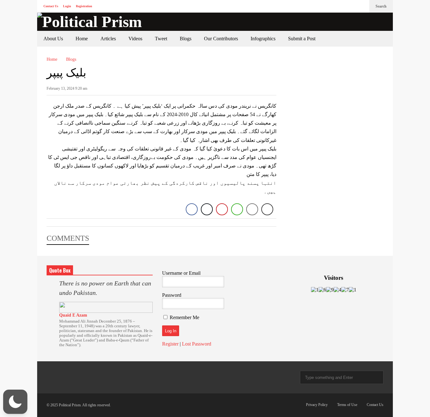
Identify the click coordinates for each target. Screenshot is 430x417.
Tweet (161, 38)
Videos (135, 38)
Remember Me (184, 317)
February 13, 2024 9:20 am (67, 88)
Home (82, 38)
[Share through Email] (252, 209)
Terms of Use (347, 405)
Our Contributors (221, 38)
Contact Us (50, 6)
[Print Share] (267, 209)
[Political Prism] (89, 22)
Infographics (263, 38)
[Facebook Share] (192, 209)
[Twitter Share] (207, 209)
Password (171, 295)
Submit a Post (301, 38)
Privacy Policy (317, 405)
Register (170, 344)
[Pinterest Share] (222, 209)
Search (381, 6)
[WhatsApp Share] (237, 209)
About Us (53, 38)
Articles (108, 38)
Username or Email (181, 273)
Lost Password (196, 344)
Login (67, 6)
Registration (84, 6)
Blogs (185, 38)
